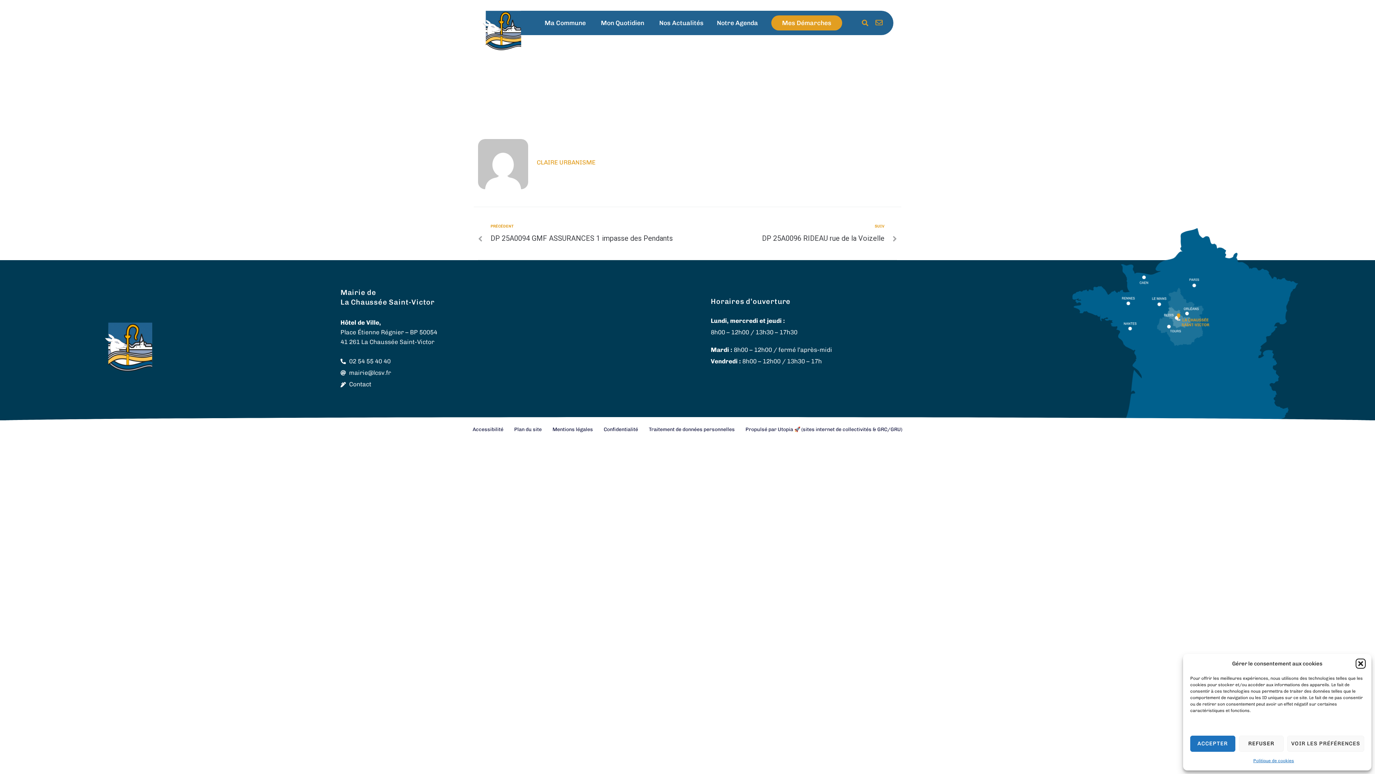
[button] (1360, 663)
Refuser (1261, 743)
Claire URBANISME (566, 162)
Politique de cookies (1273, 760)
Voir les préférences (1325, 743)
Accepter (1212, 743)
